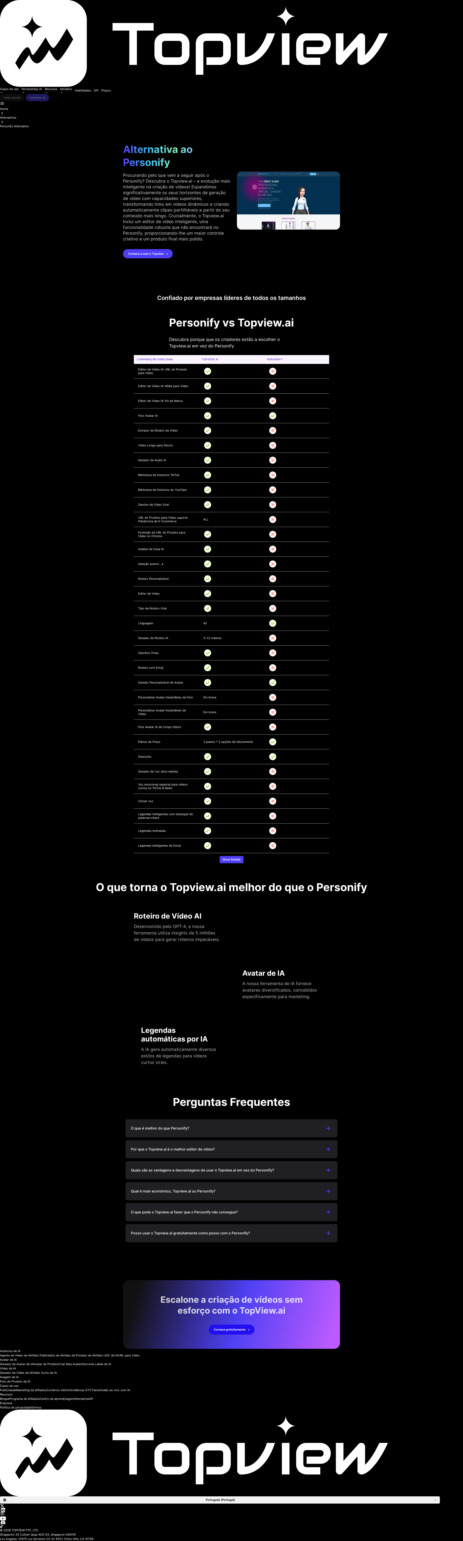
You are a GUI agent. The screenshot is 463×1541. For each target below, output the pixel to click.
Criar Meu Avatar (70, 1364)
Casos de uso (9, 89)
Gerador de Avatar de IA (16, 1364)
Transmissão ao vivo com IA (111, 1390)
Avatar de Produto (45, 1364)
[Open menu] (2, 103)
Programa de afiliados (24, 1399)
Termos (36, 1407)
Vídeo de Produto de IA (79, 1355)
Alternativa (81, 1399)
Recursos (51, 89)
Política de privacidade (15, 1407)
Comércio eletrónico (60, 1390)
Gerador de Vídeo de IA (16, 1372)
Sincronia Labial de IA (96, 1364)
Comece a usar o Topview (146, 253)
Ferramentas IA (32, 89)
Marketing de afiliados (31, 1390)
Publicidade (8, 1390)
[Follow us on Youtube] (231, 1518)
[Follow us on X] (231, 1506)
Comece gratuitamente (229, 1329)
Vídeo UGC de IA (106, 1355)
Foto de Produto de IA (15, 1381)
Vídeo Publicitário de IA (47, 1355)
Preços (106, 90)
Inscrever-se (37, 97)
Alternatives (8, 117)
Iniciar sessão (12, 97)
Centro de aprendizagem (57, 1399)
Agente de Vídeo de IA (15, 1355)
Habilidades (83, 90)
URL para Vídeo (129, 1355)
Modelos (66, 89)
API (96, 90)
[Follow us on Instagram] (231, 1514)
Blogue (4, 1399)
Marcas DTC (83, 1390)
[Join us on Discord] (231, 1523)
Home (4, 109)
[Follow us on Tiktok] (231, 1526)
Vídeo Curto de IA (44, 1372)
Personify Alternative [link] (14, 126)
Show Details (231, 859)
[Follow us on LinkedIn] (231, 1510)
